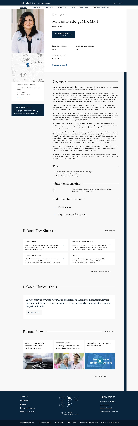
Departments (48, 7)
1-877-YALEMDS (45, 3)
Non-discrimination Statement (89, 422)
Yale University (104, 405)
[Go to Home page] (27, 3)
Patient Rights (59, 422)
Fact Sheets (36, 7)
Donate (23, 404)
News (73, 7)
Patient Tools (83, 7)
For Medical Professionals (101, 7)
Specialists (23, 7)
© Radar (34, 81)
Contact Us (24, 400)
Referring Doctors (27, 408)
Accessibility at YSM (44, 422)
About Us (24, 396)
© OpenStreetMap (40, 81)
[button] (85, 207)
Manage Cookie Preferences (109, 411)
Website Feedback (106, 408)
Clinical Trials (62, 7)
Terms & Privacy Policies (27, 422)
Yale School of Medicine (107, 401)
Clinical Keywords (27, 412)
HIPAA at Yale (72, 422)
